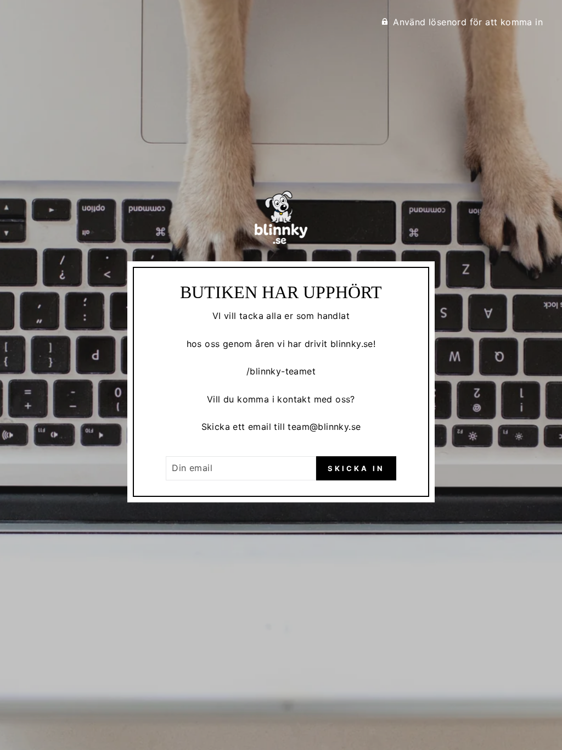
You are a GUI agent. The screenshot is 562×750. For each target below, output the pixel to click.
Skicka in (356, 468)
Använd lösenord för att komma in (468, 21)
